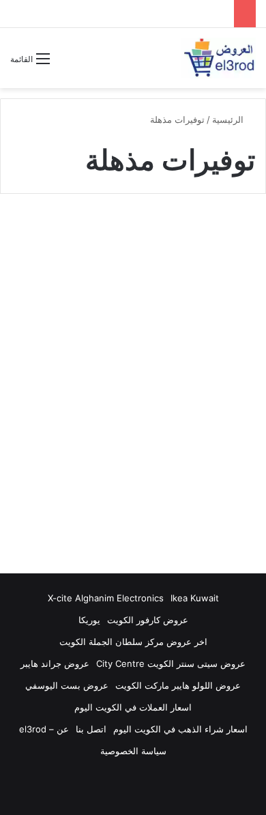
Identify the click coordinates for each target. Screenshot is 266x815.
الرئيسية (229, 119)
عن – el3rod (44, 729)
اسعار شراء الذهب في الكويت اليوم (180, 729)
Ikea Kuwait (195, 597)
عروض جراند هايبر (54, 663)
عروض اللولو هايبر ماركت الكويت (178, 685)
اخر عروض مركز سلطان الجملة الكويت (133, 641)
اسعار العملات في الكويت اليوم (133, 707)
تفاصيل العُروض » (194, 504)
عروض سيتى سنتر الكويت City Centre (171, 663)
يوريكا (89, 619)
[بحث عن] (67, 63)
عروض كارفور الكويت (147, 619)
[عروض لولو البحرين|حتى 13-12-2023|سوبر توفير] (133, 398)
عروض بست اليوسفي (66, 685)
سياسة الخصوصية (133, 750)
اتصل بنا (91, 729)
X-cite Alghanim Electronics (106, 597)
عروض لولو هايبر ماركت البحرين (178, 237)
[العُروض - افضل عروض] (218, 58)
